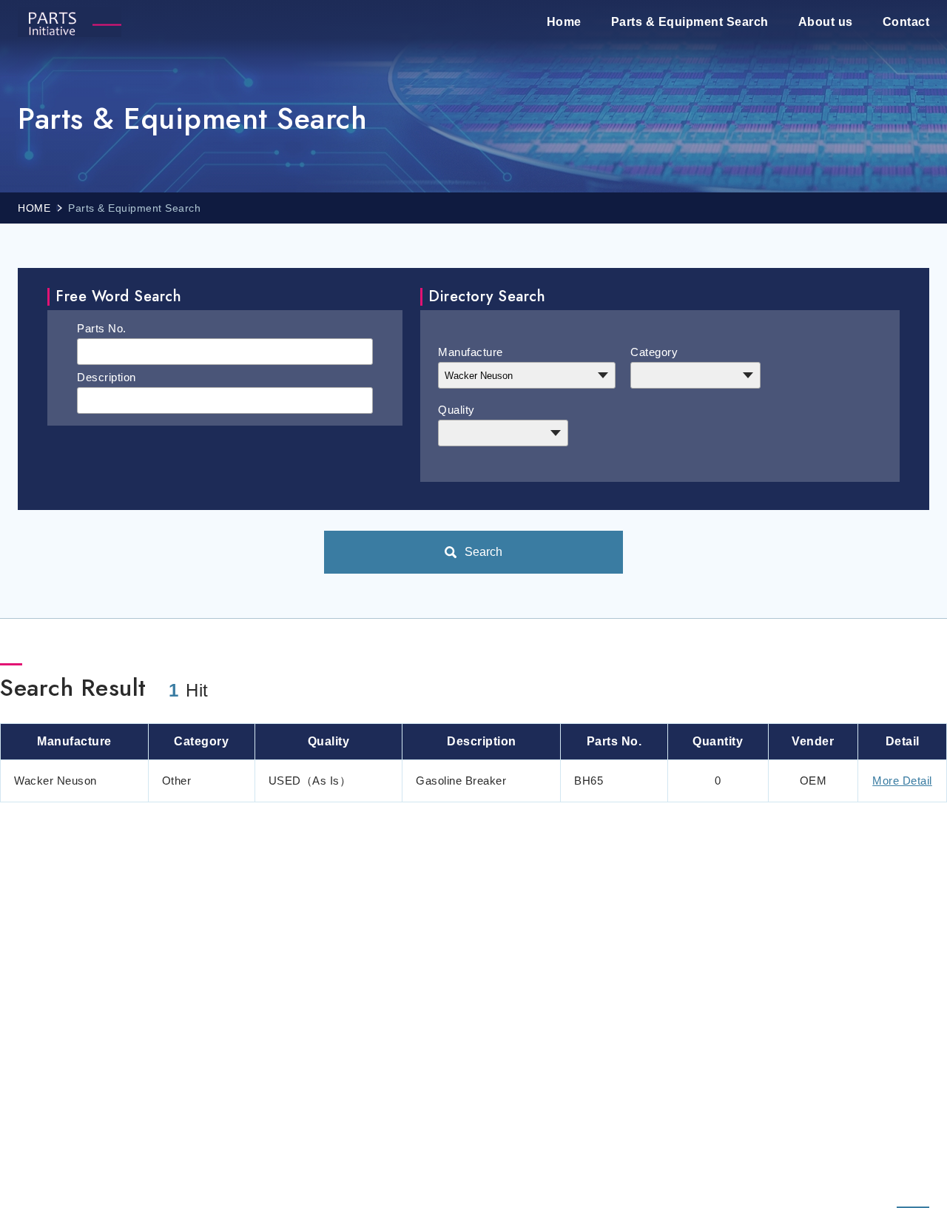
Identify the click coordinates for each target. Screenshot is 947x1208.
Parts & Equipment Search (690, 22)
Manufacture (470, 352)
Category (654, 352)
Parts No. (102, 328)
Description (106, 377)
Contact (906, 22)
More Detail (902, 780)
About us (825, 22)
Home (564, 22)
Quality (456, 409)
